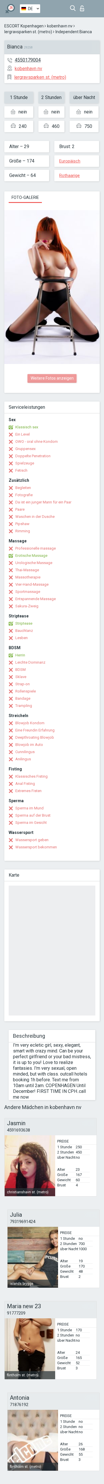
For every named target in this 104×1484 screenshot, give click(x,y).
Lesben (21, 638)
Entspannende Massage (35, 599)
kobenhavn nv (60, 26)
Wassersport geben (32, 840)
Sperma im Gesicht (31, 822)
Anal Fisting (25, 783)
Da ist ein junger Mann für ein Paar (43, 502)
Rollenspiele (25, 691)
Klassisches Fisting (31, 776)
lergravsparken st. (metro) (28, 31)
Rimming (22, 531)
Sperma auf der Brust (33, 815)
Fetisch (21, 470)
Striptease (23, 623)
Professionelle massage (35, 548)
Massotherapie (27, 577)
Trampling (23, 705)
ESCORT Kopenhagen (24, 26)
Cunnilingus (25, 752)
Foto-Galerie (25, 197)
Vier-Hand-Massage (32, 584)
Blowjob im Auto (29, 744)
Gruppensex (25, 449)
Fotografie (24, 495)
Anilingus (23, 759)
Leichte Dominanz (30, 662)
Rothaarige (69, 175)
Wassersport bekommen (36, 847)
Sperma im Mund (29, 808)
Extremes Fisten (28, 791)
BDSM (20, 669)
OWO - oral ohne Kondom (36, 441)
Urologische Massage (33, 563)
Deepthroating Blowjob (34, 737)
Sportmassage (27, 591)
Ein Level (22, 434)
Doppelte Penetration (33, 456)
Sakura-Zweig (26, 606)
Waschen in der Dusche (35, 516)
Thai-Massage (27, 570)
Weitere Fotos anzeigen (52, 378)
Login (83, 6)
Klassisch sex (26, 427)
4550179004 (28, 60)
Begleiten (23, 488)
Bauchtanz (24, 630)
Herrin (20, 655)
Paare (20, 509)
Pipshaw (22, 524)
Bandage (22, 698)
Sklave (20, 677)
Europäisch (69, 161)
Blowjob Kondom (29, 723)
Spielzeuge (24, 463)
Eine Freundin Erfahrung (35, 730)
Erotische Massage (31, 555)
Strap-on (22, 684)
